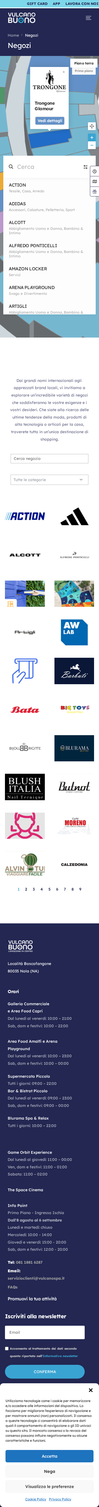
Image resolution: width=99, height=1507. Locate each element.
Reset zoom (92, 126)
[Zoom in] (92, 137)
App (56, 3)
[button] (91, 1390)
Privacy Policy (60, 1499)
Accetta (49, 1456)
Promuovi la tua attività (32, 1298)
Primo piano (84, 71)
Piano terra (84, 63)
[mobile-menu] (85, 17)
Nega (49, 1471)
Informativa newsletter (60, 1356)
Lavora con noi (81, 3)
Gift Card (37, 3)
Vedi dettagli (50, 120)
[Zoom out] (92, 145)
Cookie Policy (35, 1499)
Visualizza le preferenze (49, 1486)
